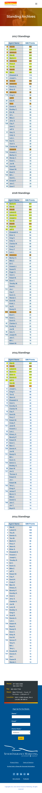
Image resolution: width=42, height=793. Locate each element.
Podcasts (26, 778)
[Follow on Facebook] (14, 774)
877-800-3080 (18, 684)
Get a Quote (16, 778)
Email (14, 721)
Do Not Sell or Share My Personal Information (21, 766)
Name (14, 713)
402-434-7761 (18, 686)
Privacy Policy (14, 762)
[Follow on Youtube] (28, 774)
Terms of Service (28, 762)
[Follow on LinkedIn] (21, 774)
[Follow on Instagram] (17, 774)
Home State (17, 729)
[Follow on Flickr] (24, 774)
